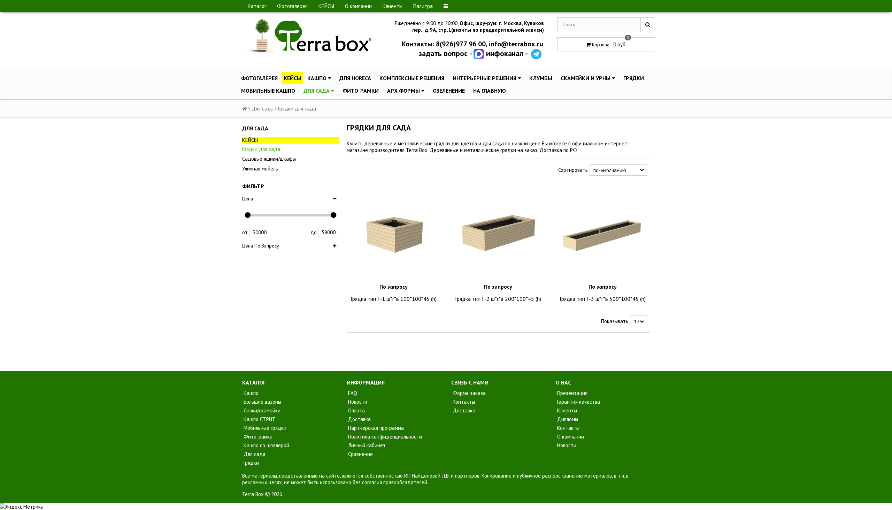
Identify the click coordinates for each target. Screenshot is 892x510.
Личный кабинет (366, 445)
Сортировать (573, 170)
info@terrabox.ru (516, 43)
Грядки (633, 78)
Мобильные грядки (264, 428)
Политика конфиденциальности (384, 436)
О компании (358, 6)
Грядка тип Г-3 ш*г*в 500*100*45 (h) (603, 298)
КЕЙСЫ (326, 6)
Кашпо (317, 78)
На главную (489, 90)
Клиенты (392, 6)
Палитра (423, 6)
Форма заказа (468, 393)
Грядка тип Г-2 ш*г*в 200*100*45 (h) (498, 298)
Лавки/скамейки (261, 410)
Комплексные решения (411, 78)
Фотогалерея (292, 6)
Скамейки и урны (586, 78)
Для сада (317, 90)
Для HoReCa (355, 78)
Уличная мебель (260, 168)
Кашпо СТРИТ (259, 419)
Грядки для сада (261, 149)
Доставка (359, 419)
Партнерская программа (375, 428)
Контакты (463, 401)
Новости (357, 401)
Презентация (571, 393)
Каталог (257, 6)
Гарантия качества (578, 401)
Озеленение (449, 90)
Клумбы (540, 78)
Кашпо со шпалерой (265, 445)
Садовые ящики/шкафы (269, 158)
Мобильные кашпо (268, 90)
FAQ (352, 393)
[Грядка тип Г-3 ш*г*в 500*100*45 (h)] (603, 234)
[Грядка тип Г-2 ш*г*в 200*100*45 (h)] (498, 234)
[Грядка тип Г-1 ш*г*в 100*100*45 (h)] (394, 234)
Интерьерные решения (485, 78)
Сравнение (360, 454)
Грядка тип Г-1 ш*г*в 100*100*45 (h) (394, 298)
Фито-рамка (257, 436)
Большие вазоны (261, 401)
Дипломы (567, 419)
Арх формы (404, 90)
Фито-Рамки (361, 90)
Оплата (356, 410)
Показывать (614, 321)
